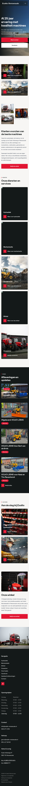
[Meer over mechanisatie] (14, 71)
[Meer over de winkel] (14, 307)
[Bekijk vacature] (14, 522)
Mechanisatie (5, 663)
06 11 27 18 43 (5, 742)
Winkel (3, 666)
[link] (14, 40)
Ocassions (4, 668)
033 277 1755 (5, 729)
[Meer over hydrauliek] (14, 203)
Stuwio (10, 782)
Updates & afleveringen (8, 676)
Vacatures (4, 673)
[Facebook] (2, 683)
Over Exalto (4, 671)
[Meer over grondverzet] (14, 88)
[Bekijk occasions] (14, 342)
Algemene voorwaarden (7, 775)
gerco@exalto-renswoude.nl (9, 739)
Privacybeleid (4, 780)
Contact (3, 679)
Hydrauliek (4, 660)
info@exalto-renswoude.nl (9, 726)
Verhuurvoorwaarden (6, 777)
